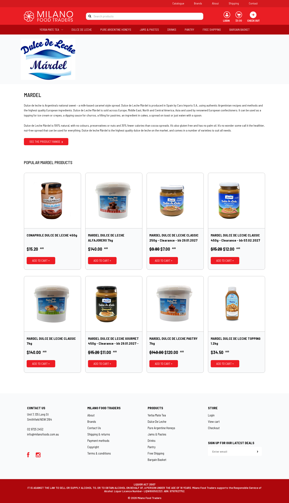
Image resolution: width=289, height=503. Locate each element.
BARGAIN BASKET (239, 29)
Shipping (234, 3)
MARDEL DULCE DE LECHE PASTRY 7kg (173, 340)
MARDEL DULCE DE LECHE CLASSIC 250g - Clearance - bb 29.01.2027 (173, 237)
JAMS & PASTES (149, 29)
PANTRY (189, 29)
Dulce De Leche (157, 421)
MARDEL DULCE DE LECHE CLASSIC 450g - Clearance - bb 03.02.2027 (235, 237)
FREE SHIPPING (212, 29)
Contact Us (94, 428)
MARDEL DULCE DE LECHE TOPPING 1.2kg (235, 340)
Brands (198, 3)
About (215, 3)
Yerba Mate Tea (157, 415)
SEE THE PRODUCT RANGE (45, 141)
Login (211, 415)
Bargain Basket (157, 460)
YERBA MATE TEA (49, 29)
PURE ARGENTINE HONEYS (115, 29)
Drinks (152, 440)
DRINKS (171, 29)
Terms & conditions (99, 453)
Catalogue (178, 3)
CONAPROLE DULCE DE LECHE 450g (52, 235)
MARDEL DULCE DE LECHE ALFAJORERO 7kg (106, 237)
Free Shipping (156, 453)
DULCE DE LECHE (82, 29)
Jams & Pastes (157, 434)
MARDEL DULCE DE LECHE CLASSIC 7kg (51, 340)
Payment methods (98, 440)
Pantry (152, 447)
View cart (214, 421)
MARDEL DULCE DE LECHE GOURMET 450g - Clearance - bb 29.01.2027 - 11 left (113, 341)
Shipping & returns (98, 434)
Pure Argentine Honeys (161, 428)
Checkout (214, 428)
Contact (253, 3)
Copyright (93, 447)
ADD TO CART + (41, 260)
